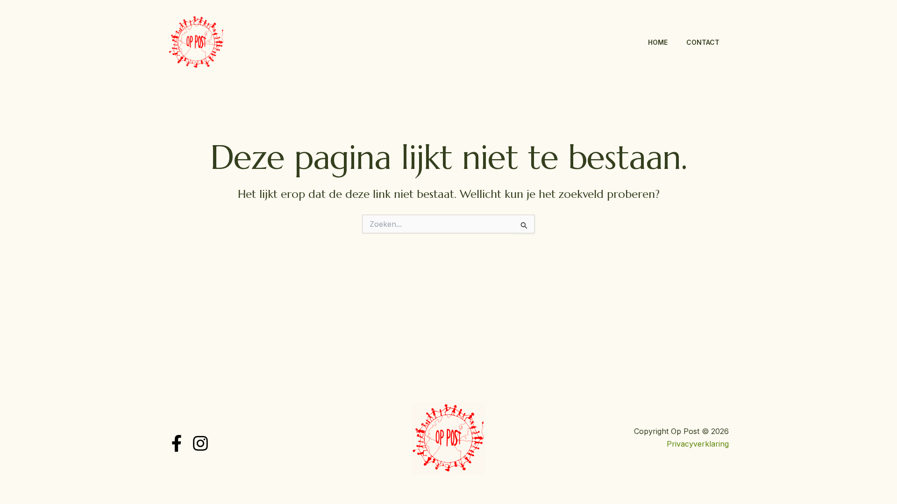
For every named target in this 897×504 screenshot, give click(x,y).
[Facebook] (176, 443)
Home (658, 42)
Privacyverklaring (698, 443)
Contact (702, 42)
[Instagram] (200, 443)
